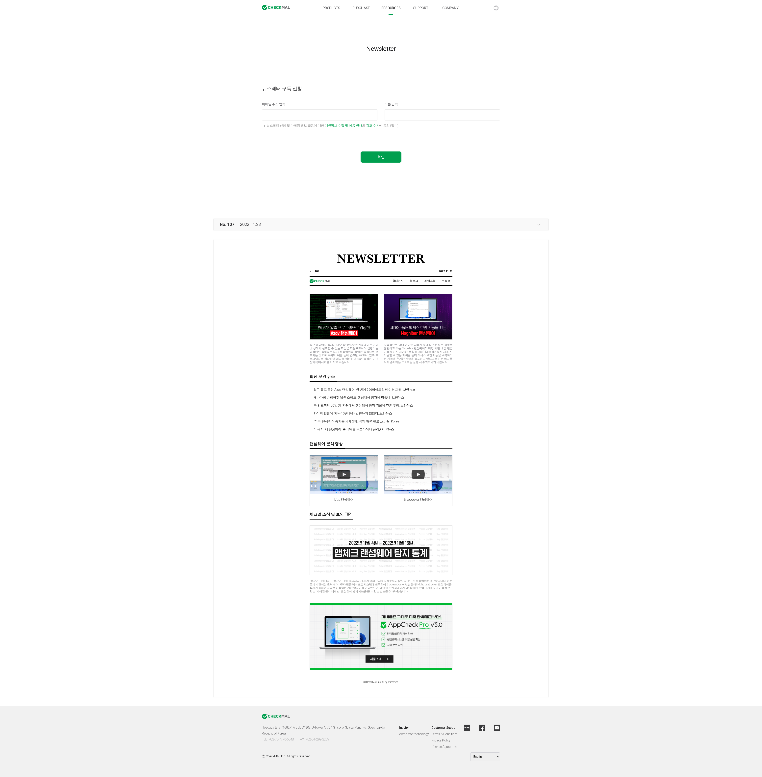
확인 (381, 157)
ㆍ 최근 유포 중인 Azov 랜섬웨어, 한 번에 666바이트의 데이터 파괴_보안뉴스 (363, 389)
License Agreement (444, 747)
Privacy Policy (440, 740)
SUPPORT (420, 8)
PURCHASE (361, 8)
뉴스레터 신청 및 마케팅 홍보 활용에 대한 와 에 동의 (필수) (332, 125)
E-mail (497, 728)
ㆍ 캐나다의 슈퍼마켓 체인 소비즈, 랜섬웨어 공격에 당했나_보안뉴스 (357, 397)
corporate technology (414, 734)
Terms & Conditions (444, 734)
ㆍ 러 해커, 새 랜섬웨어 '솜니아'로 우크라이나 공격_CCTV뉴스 (352, 429)
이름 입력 (391, 104)
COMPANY (450, 8)
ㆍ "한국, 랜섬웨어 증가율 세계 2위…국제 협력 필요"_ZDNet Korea (354, 421)
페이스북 (429, 280)
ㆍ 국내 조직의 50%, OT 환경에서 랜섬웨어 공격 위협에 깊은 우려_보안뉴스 (361, 405)
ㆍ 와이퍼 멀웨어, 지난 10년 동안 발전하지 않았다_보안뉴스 (351, 413)
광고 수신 (372, 125)
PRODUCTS (331, 8)
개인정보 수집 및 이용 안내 (343, 125)
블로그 (414, 280)
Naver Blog (467, 728)
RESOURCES (391, 8)
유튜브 (446, 280)
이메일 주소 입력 (273, 104)
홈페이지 (398, 280)
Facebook (482, 728)
